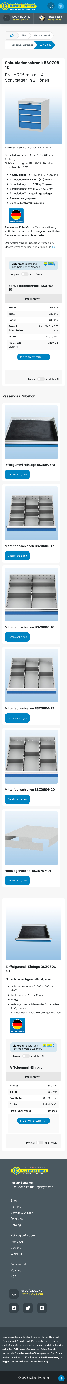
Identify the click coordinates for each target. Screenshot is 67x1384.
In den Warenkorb (30, 357)
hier (54, 246)
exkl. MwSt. (36, 274)
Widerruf (16, 1253)
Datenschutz (19, 1264)
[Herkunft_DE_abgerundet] (16, 215)
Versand (16, 1270)
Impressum (18, 1241)
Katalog (16, 1225)
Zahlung (16, 1247)
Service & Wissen (22, 1212)
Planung (16, 1206)
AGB (13, 1276)
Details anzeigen (17, 474)
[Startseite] (10, 35)
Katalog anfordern (23, 1235)
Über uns (17, 1219)
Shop (24, 35)
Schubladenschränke (22, 44)
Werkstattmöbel (42, 35)
